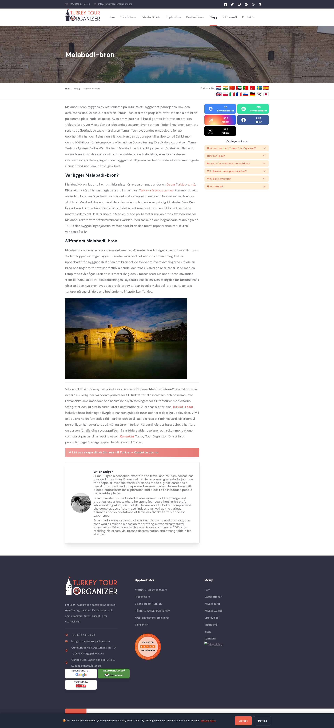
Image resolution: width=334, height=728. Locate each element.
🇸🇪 (259, 88)
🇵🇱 (225, 94)
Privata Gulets (151, 17)
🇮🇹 (232, 94)
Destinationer (195, 17)
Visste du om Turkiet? (148, 604)
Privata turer (128, 17)
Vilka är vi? (141, 624)
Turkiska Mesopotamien (156, 190)
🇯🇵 (266, 94)
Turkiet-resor (182, 407)
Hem (112, 17)
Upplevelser (173, 17)
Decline (262, 720)
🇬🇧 (219, 94)
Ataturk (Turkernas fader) (151, 590)
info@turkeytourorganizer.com (115, 3)
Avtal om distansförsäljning (152, 618)
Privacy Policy (208, 720)
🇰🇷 (259, 94)
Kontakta (248, 17)
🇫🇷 (239, 94)
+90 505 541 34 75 (80, 3)
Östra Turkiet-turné (180, 184)
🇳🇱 (219, 88)
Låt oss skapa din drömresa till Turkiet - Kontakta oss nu (114, 452)
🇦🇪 (239, 88)
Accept (243, 720)
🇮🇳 (225, 88)
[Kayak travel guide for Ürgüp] (167, 647)
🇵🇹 (246, 88)
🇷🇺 (246, 94)
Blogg (213, 17)
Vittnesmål (229, 17)
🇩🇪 (253, 94)
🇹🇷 (253, 88)
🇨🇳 (232, 88)
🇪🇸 (266, 88)
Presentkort (142, 597)
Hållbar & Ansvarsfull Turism (152, 611)
